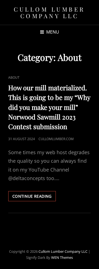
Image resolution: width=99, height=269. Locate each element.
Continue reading (34, 197)
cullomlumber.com (56, 139)
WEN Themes (62, 257)
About (14, 77)
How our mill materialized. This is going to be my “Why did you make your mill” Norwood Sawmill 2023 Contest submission (49, 107)
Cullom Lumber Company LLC (49, 12)
